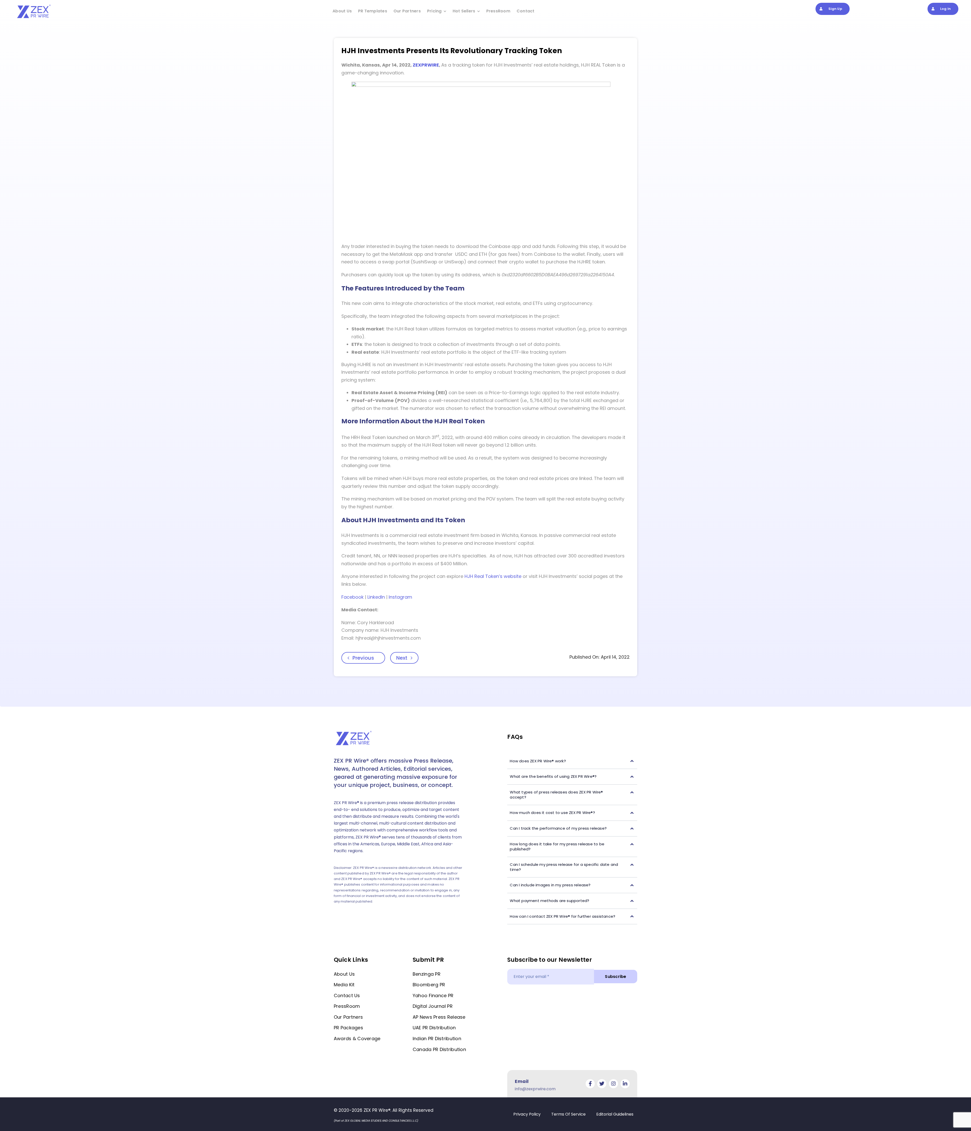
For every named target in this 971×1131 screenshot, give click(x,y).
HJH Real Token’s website (493, 576)
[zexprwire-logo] (34, 5)
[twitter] (601, 1083)
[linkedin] (625, 1083)
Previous (363, 657)
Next (401, 657)
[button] (572, 761)
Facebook (352, 597)
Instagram (400, 597)
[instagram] (613, 1083)
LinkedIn (376, 597)
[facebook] (590, 1083)
